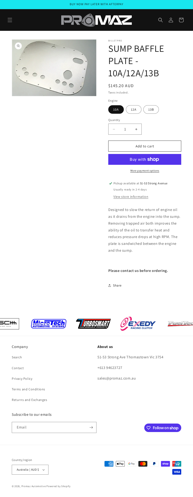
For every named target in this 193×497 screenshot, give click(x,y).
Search (17, 357)
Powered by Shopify (58, 486)
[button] (10, 20)
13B (151, 109)
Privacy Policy (22, 378)
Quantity (114, 120)
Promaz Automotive (33, 486)
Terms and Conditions (28, 389)
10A (116, 109)
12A (134, 109)
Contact (18, 368)
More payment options (144, 170)
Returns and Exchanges (29, 400)
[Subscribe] (91, 427)
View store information (130, 196)
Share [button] (117, 285)
